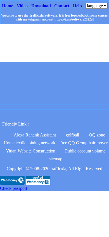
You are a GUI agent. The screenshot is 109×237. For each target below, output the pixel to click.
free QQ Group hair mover (84, 142)
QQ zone (97, 135)
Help (77, 5)
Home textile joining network (29, 142)
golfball (72, 135)
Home (7, 5)
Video (22, 5)
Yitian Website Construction (30, 151)
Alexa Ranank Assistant (35, 135)
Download (41, 5)
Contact (61, 5)
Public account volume (85, 151)
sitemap (55, 158)
